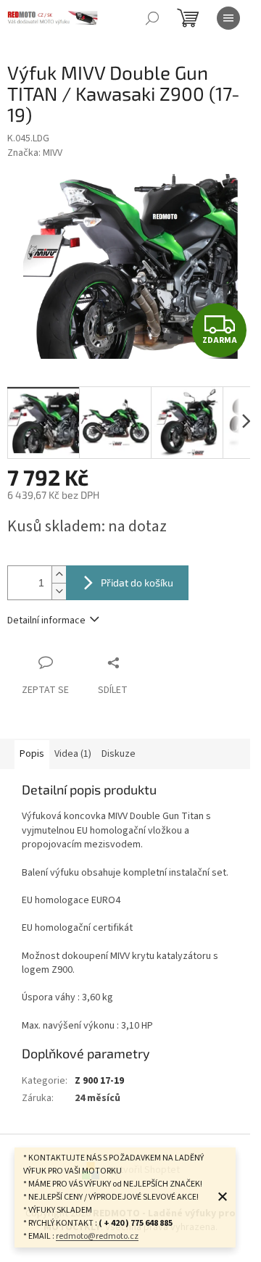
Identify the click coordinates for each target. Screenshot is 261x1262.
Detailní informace (46, 620)
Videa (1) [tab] (72, 754)
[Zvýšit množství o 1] (58, 574)
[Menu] (228, 18)
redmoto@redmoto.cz (97, 1236)
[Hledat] (152, 18)
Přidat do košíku (137, 582)
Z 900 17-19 (99, 1081)
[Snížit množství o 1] (58, 591)
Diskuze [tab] (119, 754)
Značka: (34, 153)
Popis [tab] (32, 754)
